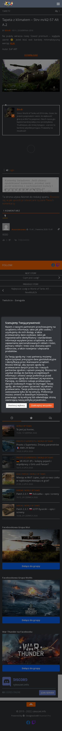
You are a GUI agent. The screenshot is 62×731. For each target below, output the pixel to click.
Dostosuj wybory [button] (16, 405)
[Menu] (58, 4)
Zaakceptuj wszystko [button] (41, 405)
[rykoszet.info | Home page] (10, 3)
